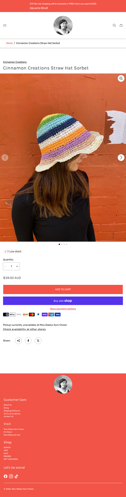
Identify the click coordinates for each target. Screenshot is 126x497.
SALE (6, 453)
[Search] (114, 25)
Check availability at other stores (24, 329)
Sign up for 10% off (39, 8)
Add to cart (63, 289)
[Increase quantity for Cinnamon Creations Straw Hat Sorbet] (17, 266)
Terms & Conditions (12, 414)
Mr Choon (8, 432)
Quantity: (8, 259)
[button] (59, 244)
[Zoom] (121, 78)
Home (9, 43)
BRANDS (7, 456)
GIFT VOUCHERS (11, 459)
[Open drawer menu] (4, 25)
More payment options (63, 308)
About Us (8, 405)
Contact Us (8, 416)
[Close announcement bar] (121, 6)
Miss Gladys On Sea (12, 435)
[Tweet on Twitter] (38, 340)
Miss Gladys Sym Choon (14, 429)
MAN (6, 450)
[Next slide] (121, 157)
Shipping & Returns (12, 411)
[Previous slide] (5, 157)
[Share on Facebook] (28, 340)
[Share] (18, 340)
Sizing (6, 408)
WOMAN (7, 447)
